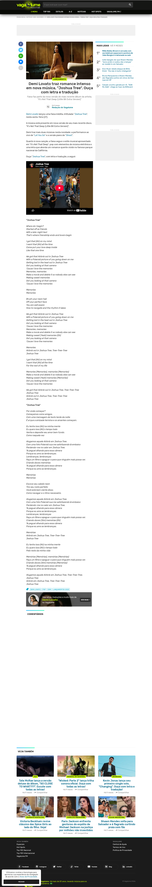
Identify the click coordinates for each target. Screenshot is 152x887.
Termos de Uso (119, 847)
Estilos (59, 12)
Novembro (40, 17)
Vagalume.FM (113, 12)
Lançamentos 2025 (61, 589)
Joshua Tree (81, 114)
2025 (34, 17)
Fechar (21, 881)
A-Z (70, 12)
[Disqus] (59, 650)
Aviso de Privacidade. (29, 877)
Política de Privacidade (122, 850)
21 (45, 17)
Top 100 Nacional (24, 850)
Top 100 (46, 12)
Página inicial (21, 17)
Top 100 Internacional (26, 853)
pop (44, 589)
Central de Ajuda (120, 844)
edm (49, 589)
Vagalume (28, 4)
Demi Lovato (32, 114)
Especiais (20, 844)
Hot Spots (96, 12)
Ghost (69, 135)
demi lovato (35, 589)
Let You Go (39, 135)
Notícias (82, 12)
